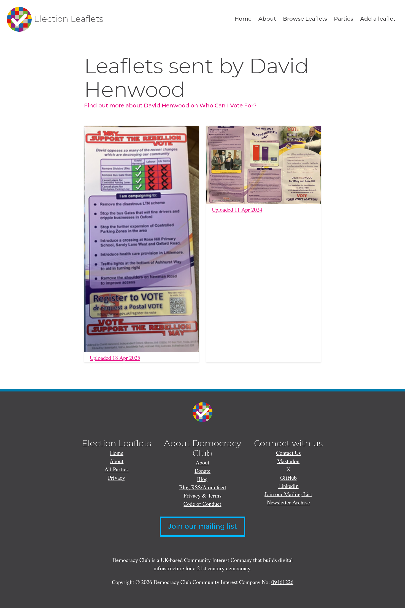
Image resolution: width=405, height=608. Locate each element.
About (267, 19)
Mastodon (288, 461)
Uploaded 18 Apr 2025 (115, 357)
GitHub (288, 477)
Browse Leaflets (305, 19)
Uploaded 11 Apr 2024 (237, 209)
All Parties (116, 469)
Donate (202, 470)
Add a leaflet (377, 19)
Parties (343, 19)
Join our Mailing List (288, 494)
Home (243, 19)
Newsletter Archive (288, 502)
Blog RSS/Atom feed (202, 487)
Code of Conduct (202, 503)
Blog (202, 479)
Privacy (116, 477)
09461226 (282, 582)
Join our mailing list (202, 526)
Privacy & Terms (202, 495)
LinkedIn (288, 486)
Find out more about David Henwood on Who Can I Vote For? (170, 106)
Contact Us (288, 452)
